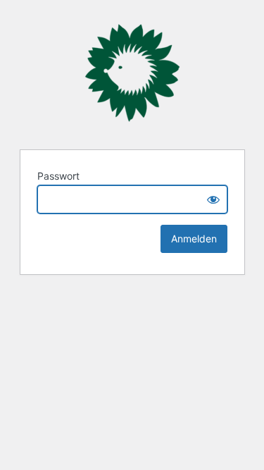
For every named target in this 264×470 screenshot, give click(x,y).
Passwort (58, 176)
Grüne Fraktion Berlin (132, 72)
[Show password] (213, 199)
